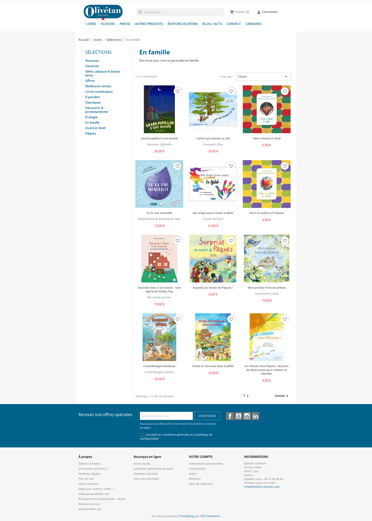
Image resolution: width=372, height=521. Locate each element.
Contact (234, 24)
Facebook (230, 416)
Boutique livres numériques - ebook (101, 499)
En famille (92, 123)
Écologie (91, 117)
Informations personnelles (206, 463)
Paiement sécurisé (146, 474)
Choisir (263, 76)
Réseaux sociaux (89, 504)
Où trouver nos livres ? (93, 468)
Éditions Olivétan (183, 24)
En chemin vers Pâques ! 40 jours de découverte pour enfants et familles (266, 370)
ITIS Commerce (210, 516)
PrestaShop (186, 516)
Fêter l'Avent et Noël (267, 138)
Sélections (98, 52)
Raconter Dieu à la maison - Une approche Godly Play (159, 289)
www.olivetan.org (89, 509)
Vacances (92, 66)
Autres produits (149, 24)
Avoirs (193, 474)
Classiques (93, 102)
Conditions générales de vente (153, 468)
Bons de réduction (201, 484)
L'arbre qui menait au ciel (213, 138)
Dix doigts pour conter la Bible (213, 213)
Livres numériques (99, 92)
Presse (125, 24)
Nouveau (92, 61)
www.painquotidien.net (93, 494)
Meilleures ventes (98, 86)
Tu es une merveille (159, 213)
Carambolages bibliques (159, 366)
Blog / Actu (212, 24)
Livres (91, 24)
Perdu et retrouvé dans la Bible (213, 366)
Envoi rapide (142, 463)
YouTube (238, 416)
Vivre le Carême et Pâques (266, 213)
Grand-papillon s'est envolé (159, 138)
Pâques (90, 133)
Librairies (253, 24)
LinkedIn (255, 416)
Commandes (197, 468)
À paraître (92, 97)
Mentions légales (89, 474)
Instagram (247, 416)
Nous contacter (88, 484)
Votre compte (201, 457)
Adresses (195, 479)
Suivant (282, 396)
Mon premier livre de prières (267, 287)
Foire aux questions (146, 479)
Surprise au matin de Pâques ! (213, 287)
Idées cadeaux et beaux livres (102, 73)
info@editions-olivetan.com (262, 486)
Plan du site (86, 479)
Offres (90, 81)
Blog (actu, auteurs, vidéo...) (96, 489)
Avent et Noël (95, 128)
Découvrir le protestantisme (96, 110)
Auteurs (108, 24)
